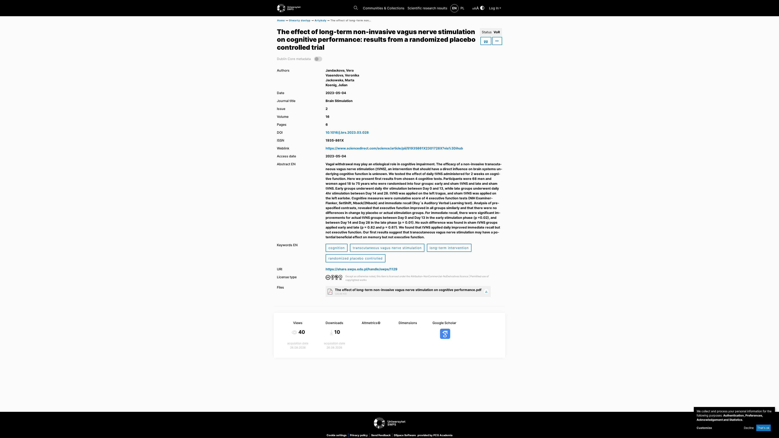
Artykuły (320, 20)
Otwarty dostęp (300, 20)
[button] (299, 58)
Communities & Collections (383, 8)
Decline (749, 427)
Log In (494, 8)
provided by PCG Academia (434, 435)
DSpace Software (405, 435)
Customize (704, 427)
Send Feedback (381, 435)
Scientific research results (427, 8)
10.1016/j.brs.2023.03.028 (347, 132)
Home (281, 20)
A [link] (473, 8)
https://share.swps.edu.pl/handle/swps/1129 (361, 269)
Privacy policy (359, 435)
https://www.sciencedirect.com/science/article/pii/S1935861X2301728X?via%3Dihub (394, 148)
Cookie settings (336, 435)
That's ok (763, 427)
